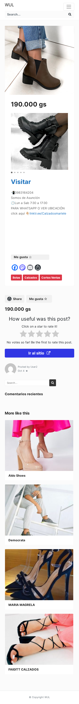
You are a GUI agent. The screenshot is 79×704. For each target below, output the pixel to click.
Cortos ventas (50, 277)
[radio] (23, 334)
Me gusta (21, 257)
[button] (11, 172)
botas (16, 277)
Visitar (21, 181)
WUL (9, 4)
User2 (33, 366)
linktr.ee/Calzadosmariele (48, 213)
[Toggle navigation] (68, 7)
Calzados (31, 277)
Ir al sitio (36, 353)
